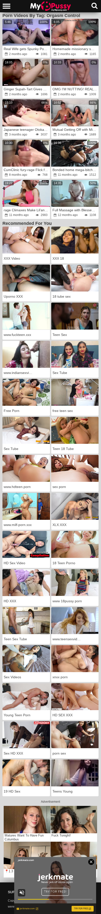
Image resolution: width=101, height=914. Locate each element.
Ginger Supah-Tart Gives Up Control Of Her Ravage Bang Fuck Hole (27, 89)
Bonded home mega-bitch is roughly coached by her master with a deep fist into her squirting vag (75, 170)
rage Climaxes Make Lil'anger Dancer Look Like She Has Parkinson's (27, 210)
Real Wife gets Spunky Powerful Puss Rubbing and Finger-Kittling (27, 49)
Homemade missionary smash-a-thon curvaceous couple (75, 49)
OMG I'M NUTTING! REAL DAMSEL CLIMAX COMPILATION (75, 89)
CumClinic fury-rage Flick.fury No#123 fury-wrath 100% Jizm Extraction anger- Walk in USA (27, 170)
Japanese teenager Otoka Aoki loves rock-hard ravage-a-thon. (27, 130)
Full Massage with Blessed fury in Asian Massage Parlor (75, 210)
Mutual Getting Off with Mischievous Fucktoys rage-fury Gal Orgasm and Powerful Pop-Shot (75, 130)
